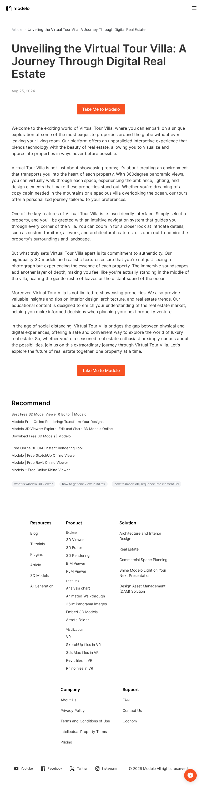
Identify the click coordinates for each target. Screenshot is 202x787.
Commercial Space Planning (143, 559)
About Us (68, 700)
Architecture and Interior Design (140, 536)
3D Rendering (78, 555)
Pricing (66, 742)
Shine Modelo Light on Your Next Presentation (142, 573)
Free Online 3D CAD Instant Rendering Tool (47, 448)
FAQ (126, 700)
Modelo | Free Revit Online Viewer (40, 462)
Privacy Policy (72, 710)
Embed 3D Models (82, 612)
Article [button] (17, 29)
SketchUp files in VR (83, 644)
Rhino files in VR (79, 668)
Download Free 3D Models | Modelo (41, 436)
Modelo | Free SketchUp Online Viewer (44, 455)
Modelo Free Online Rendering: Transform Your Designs (58, 421)
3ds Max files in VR (82, 652)
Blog (34, 533)
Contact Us (132, 710)
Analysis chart (78, 588)
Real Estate (129, 549)
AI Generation (41, 586)
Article (35, 565)
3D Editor (74, 547)
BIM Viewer (75, 563)
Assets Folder (77, 619)
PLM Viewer (76, 571)
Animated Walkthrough (85, 596)
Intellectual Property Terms (83, 731)
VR (68, 636)
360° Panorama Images (86, 604)
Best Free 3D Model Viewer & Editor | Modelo (49, 414)
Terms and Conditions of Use (85, 721)
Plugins (36, 554)
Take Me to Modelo (101, 109)
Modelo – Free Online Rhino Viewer (41, 470)
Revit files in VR (79, 660)
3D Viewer (75, 539)
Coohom (130, 721)
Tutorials (37, 544)
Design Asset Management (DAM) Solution (142, 588)
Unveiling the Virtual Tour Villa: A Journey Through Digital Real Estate (86, 29)
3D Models (39, 575)
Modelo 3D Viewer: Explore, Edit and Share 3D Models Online (62, 429)
